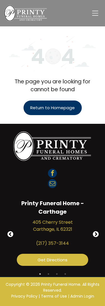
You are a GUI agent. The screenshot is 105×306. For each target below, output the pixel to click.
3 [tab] (57, 274)
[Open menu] (95, 13)
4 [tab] (65, 274)
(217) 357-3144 (52, 243)
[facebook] (52, 174)
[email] (52, 184)
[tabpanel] (52, 233)
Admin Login (82, 296)
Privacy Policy (24, 296)
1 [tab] (40, 274)
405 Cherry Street (52, 222)
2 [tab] (48, 274)
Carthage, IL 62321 (52, 229)
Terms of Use (54, 296)
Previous (10, 234)
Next (95, 234)
